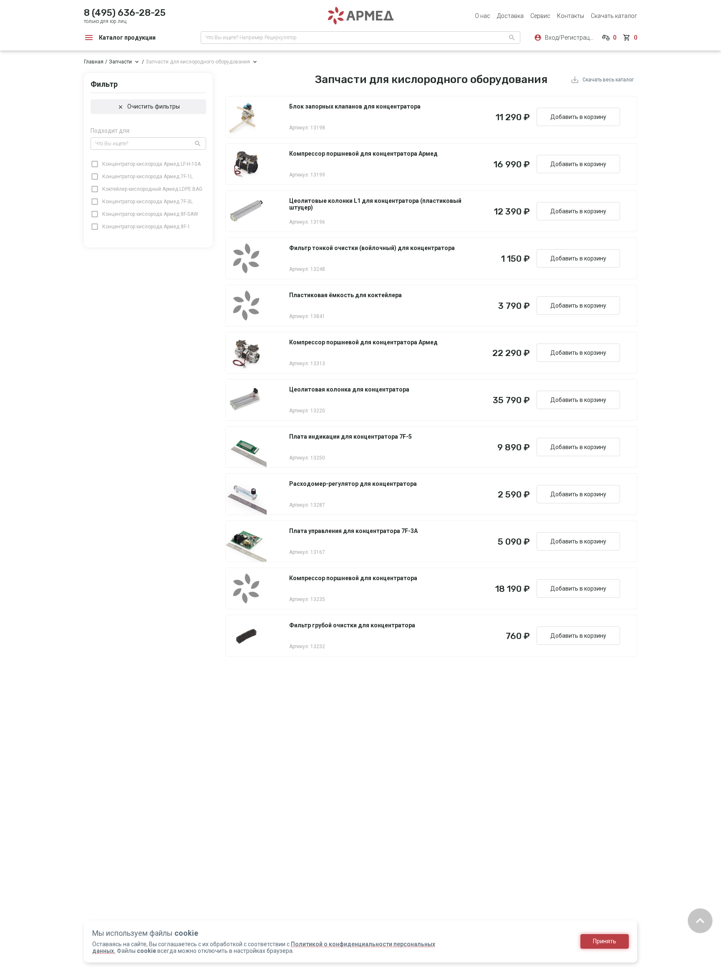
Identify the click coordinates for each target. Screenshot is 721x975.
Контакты (570, 16)
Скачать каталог (614, 16)
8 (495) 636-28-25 (125, 12)
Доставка (510, 16)
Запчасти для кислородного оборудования (198, 62)
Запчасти (120, 62)
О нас (482, 16)
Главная (93, 62)
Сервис (540, 16)
